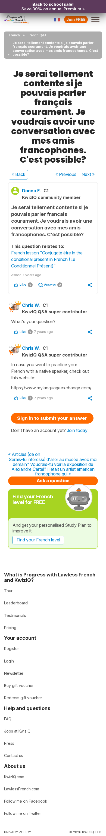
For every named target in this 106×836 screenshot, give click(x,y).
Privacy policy (17, 832)
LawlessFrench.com (21, 789)
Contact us (13, 755)
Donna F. (31, 190)
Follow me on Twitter (22, 813)
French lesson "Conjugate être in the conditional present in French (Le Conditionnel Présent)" (47, 259)
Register (11, 648)
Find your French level (38, 539)
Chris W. (31, 305)
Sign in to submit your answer (52, 418)
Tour (8, 590)
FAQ (7, 719)
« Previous (65, 174)
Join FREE (76, 19)
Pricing (10, 627)
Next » (88, 174)
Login (9, 661)
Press (9, 743)
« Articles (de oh (24, 454)
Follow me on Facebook (25, 801)
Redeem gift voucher (23, 697)
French (14, 35)
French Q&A (37, 35)
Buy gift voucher (19, 685)
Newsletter (13, 673)
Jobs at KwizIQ (17, 731)
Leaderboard (16, 603)
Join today (77, 430)
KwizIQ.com (14, 776)
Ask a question (53, 480)
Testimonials (15, 615)
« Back (18, 174)
